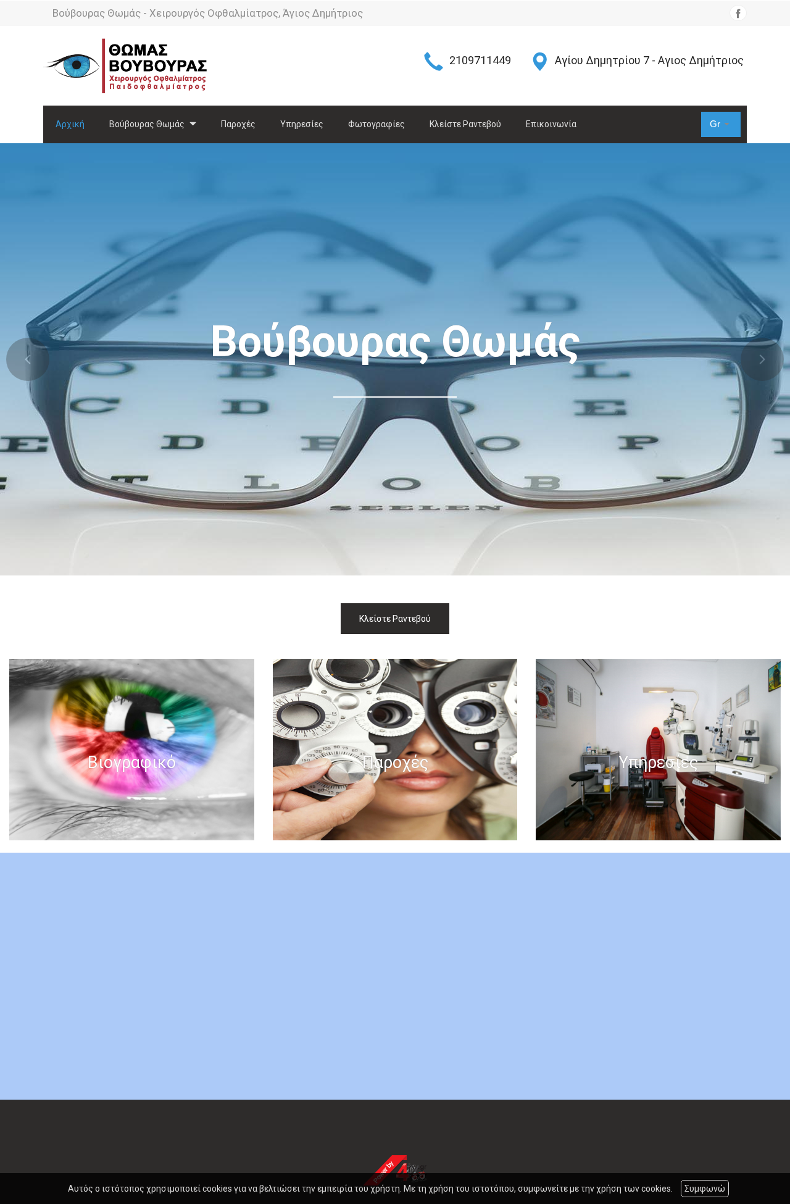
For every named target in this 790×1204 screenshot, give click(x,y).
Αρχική (70, 124)
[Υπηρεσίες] (658, 749)
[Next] (762, 359)
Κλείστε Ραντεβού (465, 124)
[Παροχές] (395, 749)
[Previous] (27, 359)
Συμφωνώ (704, 1189)
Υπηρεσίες (301, 124)
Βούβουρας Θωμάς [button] (147, 124)
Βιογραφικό (132, 763)
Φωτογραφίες (376, 124)
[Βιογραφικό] (131, 749)
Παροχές (238, 124)
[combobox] (721, 124)
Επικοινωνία (551, 124)
